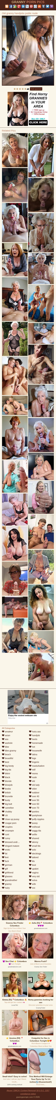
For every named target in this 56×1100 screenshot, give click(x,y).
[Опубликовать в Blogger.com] (6, 6)
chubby (8, 811)
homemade (37, 743)
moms (34, 773)
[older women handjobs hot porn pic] (41, 401)
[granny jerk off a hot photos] (41, 607)
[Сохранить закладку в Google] (15, 6)
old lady (35, 785)
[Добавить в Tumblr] (43, 6)
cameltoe (9, 808)
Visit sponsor (36, 89)
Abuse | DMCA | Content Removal (21, 1090)
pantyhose (36, 815)
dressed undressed (13, 842)
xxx (33, 888)
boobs (7, 789)
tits (33, 861)
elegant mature (11, 846)
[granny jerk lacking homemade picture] (41, 232)
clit (6, 815)
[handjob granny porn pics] (41, 435)
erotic (7, 850)
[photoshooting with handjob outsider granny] (15, 476)
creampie (9, 831)
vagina (34, 872)
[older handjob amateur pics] (15, 405)
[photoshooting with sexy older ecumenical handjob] (41, 667)
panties (35, 811)
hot (33, 747)
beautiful (8, 758)
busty (7, 800)
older (34, 789)
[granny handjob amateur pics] (15, 438)
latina (34, 754)
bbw (6, 747)
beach (7, 754)
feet (6, 857)
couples (8, 827)
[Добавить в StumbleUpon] (39, 6)
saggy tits (36, 831)
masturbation (37, 766)
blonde (8, 781)
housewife (36, 750)
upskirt (34, 869)
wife (33, 884)
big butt (8, 804)
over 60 (35, 804)
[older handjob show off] (41, 466)
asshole (8, 743)
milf (33, 770)
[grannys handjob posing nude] (41, 155)
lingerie (35, 762)
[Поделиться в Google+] (19, 6)
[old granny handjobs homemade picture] (15, 509)
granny (8, 884)
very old (35, 876)
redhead (35, 827)
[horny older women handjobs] (41, 268)
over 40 (35, 796)
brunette (8, 796)
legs (33, 758)
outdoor (35, 792)
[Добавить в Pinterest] (31, 6)
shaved (35, 838)
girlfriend (8, 872)
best (6, 762)
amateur (8, 731)
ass (6, 739)
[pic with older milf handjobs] (41, 303)
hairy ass (36, 731)
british (7, 792)
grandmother (10, 880)
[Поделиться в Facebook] (11, 6)
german (8, 865)
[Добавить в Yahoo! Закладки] (51, 6)
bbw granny (10, 750)
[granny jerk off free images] (15, 635)
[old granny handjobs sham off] (15, 376)
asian (7, 735)
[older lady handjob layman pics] (15, 607)
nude (34, 777)
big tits (7, 770)
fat (5, 853)
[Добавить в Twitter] (47, 6)
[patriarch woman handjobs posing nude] (15, 185)
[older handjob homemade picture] (41, 567)
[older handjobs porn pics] (41, 531)
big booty (9, 766)
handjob (35, 735)
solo (33, 850)
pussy (34, 823)
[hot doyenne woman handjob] (15, 579)
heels (34, 739)
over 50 (35, 800)
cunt (6, 834)
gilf (6, 869)
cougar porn (10, 823)
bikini (7, 773)
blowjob (8, 785)
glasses (8, 876)
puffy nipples (37, 819)
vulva (34, 880)
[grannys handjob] (41, 642)
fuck (6, 861)
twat (33, 865)
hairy (7, 888)
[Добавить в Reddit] (35, 6)
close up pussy (11, 819)
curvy (7, 838)
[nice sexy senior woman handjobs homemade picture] (15, 259)
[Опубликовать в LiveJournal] (27, 6)
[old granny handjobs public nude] (28, 51)
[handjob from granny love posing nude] (15, 150)
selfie (34, 834)
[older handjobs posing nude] (41, 497)
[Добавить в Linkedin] (23, 6)
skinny (34, 842)
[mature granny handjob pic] (15, 339)
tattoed (34, 857)
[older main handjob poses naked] (41, 364)
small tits (35, 846)
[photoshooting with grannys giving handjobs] (15, 299)
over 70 (35, 808)
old (33, 781)
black (7, 777)
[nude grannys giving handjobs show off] (41, 333)
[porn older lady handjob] (15, 222)
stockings (36, 853)
